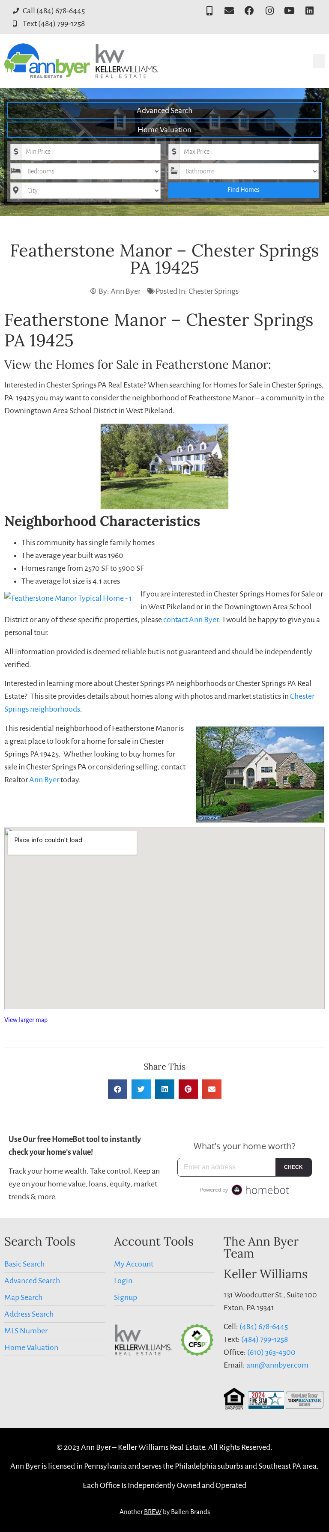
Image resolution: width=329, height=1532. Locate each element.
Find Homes (243, 189)
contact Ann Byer (190, 619)
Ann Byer (44, 779)
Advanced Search (164, 110)
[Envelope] (229, 11)
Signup (125, 1297)
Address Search (29, 1314)
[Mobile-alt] (209, 11)
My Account (133, 1264)
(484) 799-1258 (264, 1339)
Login (123, 1280)
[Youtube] (289, 11)
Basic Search (24, 1264)
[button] (319, 61)
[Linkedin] (309, 11)
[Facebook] (249, 11)
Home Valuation (164, 129)
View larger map (26, 1019)
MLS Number (26, 1330)
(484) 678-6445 (263, 1326)
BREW (153, 1511)
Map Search (23, 1297)
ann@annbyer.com (277, 1365)
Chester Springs (213, 291)
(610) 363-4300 (271, 1352)
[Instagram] (269, 11)
